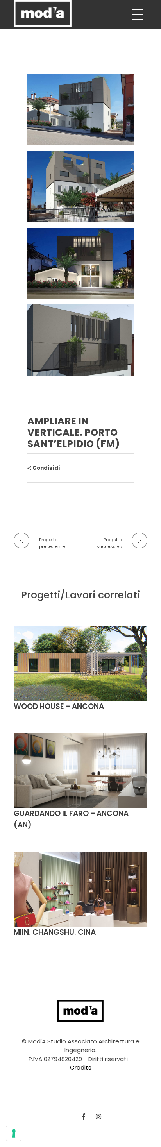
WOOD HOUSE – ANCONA (59, 706)
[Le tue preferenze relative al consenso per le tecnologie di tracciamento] (13, 1133)
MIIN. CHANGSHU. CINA (55, 932)
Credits (80, 1067)
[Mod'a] (43, 13)
